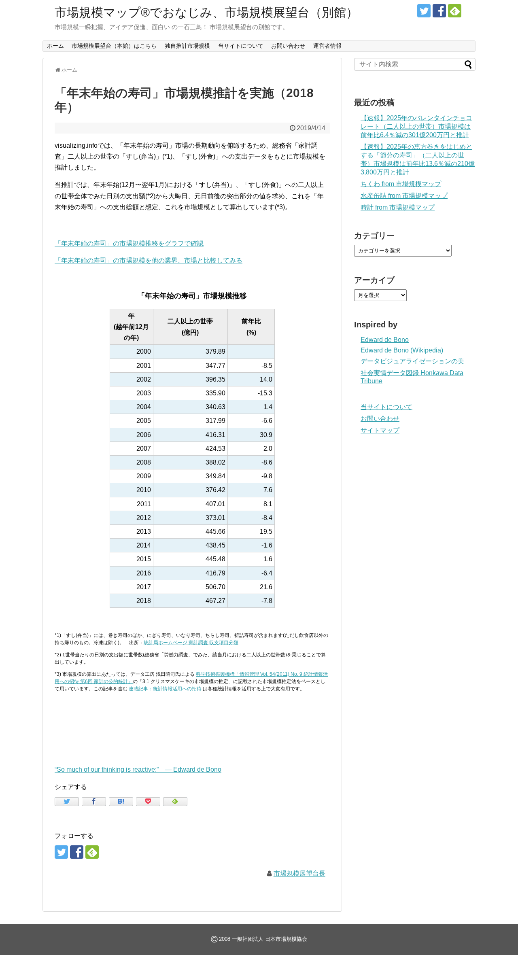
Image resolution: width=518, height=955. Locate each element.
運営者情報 (327, 45)
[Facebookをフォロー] (439, 10)
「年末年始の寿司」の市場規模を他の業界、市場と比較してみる (148, 260)
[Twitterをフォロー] (424, 10)
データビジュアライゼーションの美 (412, 361)
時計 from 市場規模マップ (398, 207)
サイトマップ (380, 430)
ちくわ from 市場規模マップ (401, 183)
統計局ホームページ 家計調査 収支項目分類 (191, 642)
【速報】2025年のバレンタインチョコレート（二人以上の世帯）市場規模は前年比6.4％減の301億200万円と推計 (416, 126)
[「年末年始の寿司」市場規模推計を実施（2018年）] (121, 801)
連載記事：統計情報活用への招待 (165, 689)
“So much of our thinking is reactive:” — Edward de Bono (138, 769)
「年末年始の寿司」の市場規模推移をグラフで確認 (129, 243)
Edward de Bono (385, 339)
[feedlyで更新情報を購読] (454, 10)
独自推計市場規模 (187, 45)
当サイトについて (240, 45)
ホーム (55, 45)
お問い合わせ (288, 45)
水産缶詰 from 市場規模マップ (404, 195)
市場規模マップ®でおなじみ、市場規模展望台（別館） (206, 12)
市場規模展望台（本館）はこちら (114, 45)
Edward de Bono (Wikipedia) (402, 350)
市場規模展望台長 (299, 873)
